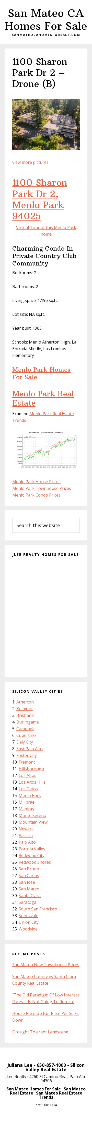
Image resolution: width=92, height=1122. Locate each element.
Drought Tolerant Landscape (40, 1032)
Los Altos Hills (32, 782)
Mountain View (33, 822)
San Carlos (29, 875)
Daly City (24, 742)
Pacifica (26, 835)
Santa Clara (30, 895)
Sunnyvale (28, 915)
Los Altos (27, 775)
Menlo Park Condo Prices (36, 495)
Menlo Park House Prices (36, 481)
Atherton (25, 702)
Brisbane (25, 715)
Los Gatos (28, 789)
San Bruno (29, 869)
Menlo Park (30, 795)
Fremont (27, 762)
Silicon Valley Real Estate (55, 1067)
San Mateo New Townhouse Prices (45, 964)
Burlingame (27, 722)
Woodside (28, 929)
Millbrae (26, 802)
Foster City (26, 755)
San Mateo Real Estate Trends (59, 1095)
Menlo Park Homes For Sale (41, 373)
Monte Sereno (32, 815)
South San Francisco (38, 909)
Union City (29, 922)
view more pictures (30, 162)
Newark (26, 829)
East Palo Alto (29, 749)
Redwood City (31, 855)
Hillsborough (31, 769)
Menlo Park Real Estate (43, 398)
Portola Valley (32, 849)
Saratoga (27, 902)
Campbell (25, 728)
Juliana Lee (19, 1065)
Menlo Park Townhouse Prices (41, 488)
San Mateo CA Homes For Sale (46, 19)
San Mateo (29, 889)
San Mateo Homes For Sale (33, 1089)
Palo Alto (27, 842)
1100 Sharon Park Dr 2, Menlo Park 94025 (39, 199)
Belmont (24, 708)
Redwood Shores (35, 862)
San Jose (27, 882)
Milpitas (26, 809)
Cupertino (26, 735)
